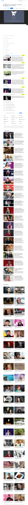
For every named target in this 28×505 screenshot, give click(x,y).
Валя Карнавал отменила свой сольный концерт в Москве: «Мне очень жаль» (19, 164)
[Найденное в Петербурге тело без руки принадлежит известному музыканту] (8, 444)
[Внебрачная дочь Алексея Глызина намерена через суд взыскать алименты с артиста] (8, 434)
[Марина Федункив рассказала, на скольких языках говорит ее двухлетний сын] (19, 390)
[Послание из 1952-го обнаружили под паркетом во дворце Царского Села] (19, 368)
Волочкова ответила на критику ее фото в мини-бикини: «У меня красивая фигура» (18, 232)
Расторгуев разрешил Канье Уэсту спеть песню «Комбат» (19, 141)
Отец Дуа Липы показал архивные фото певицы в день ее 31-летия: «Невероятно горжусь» (18, 217)
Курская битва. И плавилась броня (9, 53)
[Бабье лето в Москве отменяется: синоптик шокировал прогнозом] (8, 488)
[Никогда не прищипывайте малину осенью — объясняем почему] (19, 434)
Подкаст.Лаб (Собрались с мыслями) (9, 110)
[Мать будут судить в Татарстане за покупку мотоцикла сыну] (19, 313)
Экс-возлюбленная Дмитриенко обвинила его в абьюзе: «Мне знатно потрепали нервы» (18, 179)
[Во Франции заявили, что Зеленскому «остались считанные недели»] (8, 335)
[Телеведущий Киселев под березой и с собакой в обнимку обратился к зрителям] (8, 313)
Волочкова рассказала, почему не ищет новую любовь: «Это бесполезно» (18, 277)
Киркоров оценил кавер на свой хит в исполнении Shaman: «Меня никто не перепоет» (18, 172)
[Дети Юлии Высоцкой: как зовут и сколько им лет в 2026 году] (19, 335)
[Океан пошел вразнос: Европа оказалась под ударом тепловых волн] (8, 379)
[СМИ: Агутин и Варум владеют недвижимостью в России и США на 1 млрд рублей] (19, 444)
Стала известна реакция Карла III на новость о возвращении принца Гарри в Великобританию (19, 194)
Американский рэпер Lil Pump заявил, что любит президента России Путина (18, 224)
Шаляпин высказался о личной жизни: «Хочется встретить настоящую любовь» (18, 247)
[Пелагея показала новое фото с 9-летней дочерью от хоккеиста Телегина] (8, 368)
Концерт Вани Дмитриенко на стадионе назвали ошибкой (18, 269)
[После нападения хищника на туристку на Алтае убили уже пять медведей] (8, 303)
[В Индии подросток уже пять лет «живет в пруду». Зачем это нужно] (19, 423)
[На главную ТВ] (3, 1)
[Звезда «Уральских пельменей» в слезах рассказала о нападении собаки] (19, 488)
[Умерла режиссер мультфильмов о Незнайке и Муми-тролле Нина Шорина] (8, 477)
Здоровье (6, 41)
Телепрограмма (5, 3)
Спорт (24, 8)
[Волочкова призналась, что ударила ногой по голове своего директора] (8, 455)
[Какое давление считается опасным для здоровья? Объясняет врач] (19, 455)
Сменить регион (7, 6)
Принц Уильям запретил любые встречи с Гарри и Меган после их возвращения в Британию (18, 254)
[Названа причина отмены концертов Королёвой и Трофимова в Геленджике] (19, 324)
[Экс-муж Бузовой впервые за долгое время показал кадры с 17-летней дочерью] (19, 499)
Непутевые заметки (7, 44)
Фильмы (17, 8)
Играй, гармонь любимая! (8, 38)
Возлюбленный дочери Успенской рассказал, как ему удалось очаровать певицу (18, 157)
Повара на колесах (7, 50)
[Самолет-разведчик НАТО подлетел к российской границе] (8, 401)
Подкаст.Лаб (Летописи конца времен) (10, 94)
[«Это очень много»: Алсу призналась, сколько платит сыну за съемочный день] (8, 499)
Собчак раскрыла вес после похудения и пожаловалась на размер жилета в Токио (19, 149)
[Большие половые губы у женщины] (8, 357)
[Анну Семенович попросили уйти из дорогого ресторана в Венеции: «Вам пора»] (8, 346)
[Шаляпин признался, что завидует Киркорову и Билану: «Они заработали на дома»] (19, 357)
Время (6, 85)
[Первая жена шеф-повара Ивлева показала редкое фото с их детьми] (8, 324)
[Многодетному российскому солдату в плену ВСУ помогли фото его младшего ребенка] (19, 292)
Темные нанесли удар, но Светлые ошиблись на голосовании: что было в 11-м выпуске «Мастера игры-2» (19, 239)
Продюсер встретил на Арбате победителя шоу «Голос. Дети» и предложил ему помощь (18, 262)
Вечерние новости (7, 76)
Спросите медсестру (8, 62)
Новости (6, 47)
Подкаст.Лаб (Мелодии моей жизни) (9, 35)
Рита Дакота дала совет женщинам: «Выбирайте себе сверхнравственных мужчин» (19, 209)
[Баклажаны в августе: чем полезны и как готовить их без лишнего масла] (19, 477)
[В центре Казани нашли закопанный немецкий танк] (19, 466)
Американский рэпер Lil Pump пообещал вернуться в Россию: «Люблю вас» (19, 202)
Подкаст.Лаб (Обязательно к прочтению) (10, 107)
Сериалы (20, 8)
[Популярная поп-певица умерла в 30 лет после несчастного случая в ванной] (8, 423)
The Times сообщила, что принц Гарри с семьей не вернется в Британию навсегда (18, 134)
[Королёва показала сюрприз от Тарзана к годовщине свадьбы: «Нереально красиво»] (8, 412)
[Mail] (2, 1)
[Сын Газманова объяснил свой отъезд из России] (8, 292)
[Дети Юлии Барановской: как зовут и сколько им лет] (8, 466)
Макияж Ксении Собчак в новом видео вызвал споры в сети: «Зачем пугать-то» (19, 187)
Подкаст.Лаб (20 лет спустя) (8, 102)
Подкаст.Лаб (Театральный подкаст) (9, 104)
